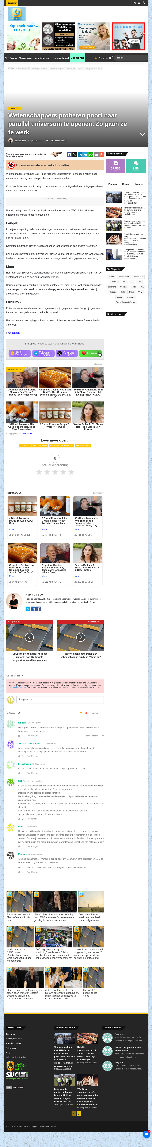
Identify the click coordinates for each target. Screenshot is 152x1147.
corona (111, 277)
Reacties (138, 184)
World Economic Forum (125, 302)
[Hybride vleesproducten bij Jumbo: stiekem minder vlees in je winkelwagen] (114, 212)
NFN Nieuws (11, 58)
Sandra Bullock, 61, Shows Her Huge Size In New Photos (88, 427)
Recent (125, 184)
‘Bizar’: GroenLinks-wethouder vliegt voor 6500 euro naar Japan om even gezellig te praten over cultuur (54, 917)
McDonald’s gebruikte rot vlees (90, 993)
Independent (13, 332)
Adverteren (11, 1048)
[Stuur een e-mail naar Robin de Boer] (28, 611)
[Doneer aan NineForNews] (90, 353)
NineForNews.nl (25, 434)
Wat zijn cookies (13, 1043)
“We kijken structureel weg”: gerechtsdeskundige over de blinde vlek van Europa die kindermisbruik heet (135, 239)
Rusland (113, 292)
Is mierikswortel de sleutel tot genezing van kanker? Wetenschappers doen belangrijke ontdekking (88, 953)
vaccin (119, 297)
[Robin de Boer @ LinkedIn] (33, 611)
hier (90, 685)
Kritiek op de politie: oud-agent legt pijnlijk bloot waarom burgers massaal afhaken (135, 224)
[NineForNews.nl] (15, 13)
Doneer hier (77, 58)
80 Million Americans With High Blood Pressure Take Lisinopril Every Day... (88, 392)
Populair (112, 184)
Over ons (10, 1034)
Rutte (123, 292)
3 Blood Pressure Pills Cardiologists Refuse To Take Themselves (21, 427)
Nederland (111, 287)
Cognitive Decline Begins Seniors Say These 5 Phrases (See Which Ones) (22, 392)
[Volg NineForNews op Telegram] (43, 353)
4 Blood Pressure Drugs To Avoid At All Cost (55, 425)
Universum (21, 68)
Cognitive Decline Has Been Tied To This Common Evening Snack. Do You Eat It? (55, 393)
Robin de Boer (20, 141)
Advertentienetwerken (16, 1057)
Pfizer (134, 287)
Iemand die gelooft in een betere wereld (128, 1049)
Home (13, 68)
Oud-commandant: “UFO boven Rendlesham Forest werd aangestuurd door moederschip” (19, 955)
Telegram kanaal (60, 58)
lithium (25, 445)
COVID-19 (115, 282)
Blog (8, 1052)
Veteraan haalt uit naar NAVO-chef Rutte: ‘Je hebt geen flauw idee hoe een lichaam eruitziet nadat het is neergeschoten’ (135, 198)
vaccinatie (130, 297)
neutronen (40, 445)
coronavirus (138, 277)
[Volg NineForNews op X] (67, 353)
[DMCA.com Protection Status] (28, 1088)
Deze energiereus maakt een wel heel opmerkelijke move (89, 917)
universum (83, 445)
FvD (139, 282)
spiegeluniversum (61, 445)
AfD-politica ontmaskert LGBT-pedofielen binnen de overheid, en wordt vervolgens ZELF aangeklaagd (134, 254)
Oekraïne (124, 287)
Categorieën (25, 58)
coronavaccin (123, 277)
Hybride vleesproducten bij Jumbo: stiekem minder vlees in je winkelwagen (134, 211)
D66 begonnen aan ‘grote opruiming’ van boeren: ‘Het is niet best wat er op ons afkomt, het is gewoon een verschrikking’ (53, 953)
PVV (142, 287)
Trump (131, 292)
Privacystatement (14, 1039)
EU (132, 282)
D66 (125, 282)
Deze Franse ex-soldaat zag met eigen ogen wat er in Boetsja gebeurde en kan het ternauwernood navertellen (25, 994)
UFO (140, 292)
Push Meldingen (42, 58)
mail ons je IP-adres (17, 687)
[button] (19, 353)
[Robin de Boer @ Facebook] (38, 611)
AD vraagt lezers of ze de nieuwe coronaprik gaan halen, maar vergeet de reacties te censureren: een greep (62, 994)
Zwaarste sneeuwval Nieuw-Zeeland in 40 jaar (18, 917)
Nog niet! (119, 1034)
